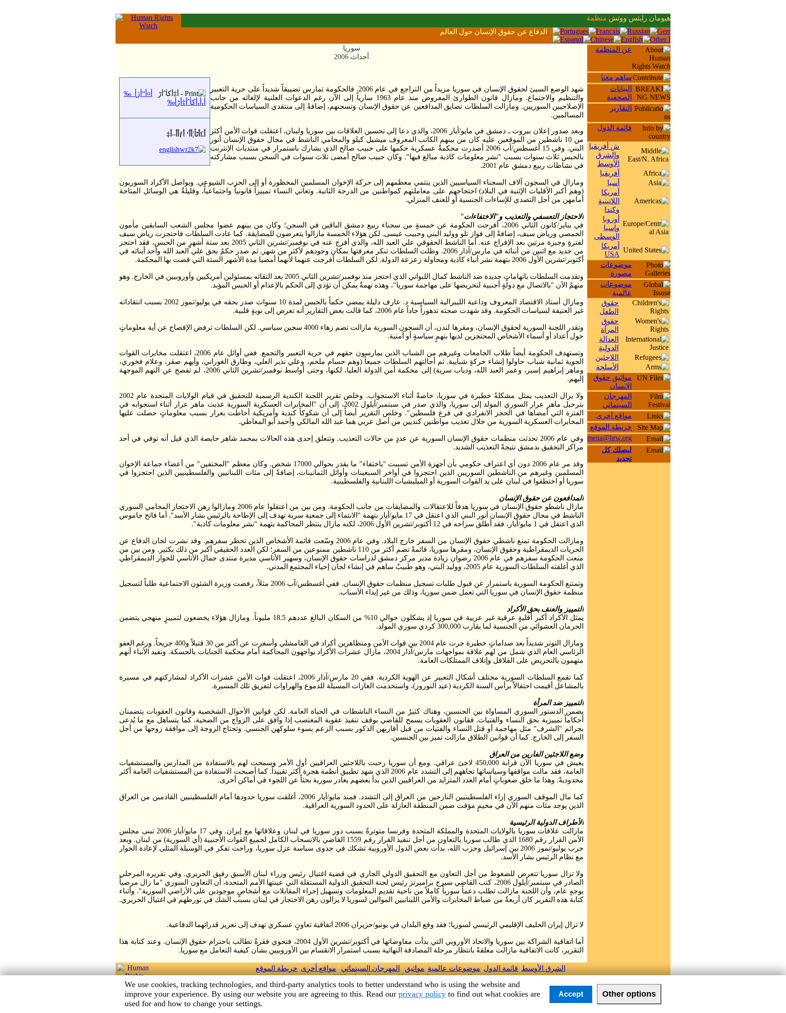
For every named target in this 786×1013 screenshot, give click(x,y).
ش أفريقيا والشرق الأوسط (604, 154)
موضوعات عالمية (454, 968)
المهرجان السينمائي (370, 968)
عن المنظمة (613, 49)
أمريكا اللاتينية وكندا (609, 200)
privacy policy (422, 993)
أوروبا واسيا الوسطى (607, 227)
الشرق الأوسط (543, 968)
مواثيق (414, 968)
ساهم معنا (616, 77)
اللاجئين (607, 357)
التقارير (621, 108)
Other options (629, 993)
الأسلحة (607, 367)
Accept (571, 994)
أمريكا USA (610, 250)
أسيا (613, 182)
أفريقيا (610, 173)
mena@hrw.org (609, 438)
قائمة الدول (614, 127)
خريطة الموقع (611, 427)
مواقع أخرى (614, 415)
